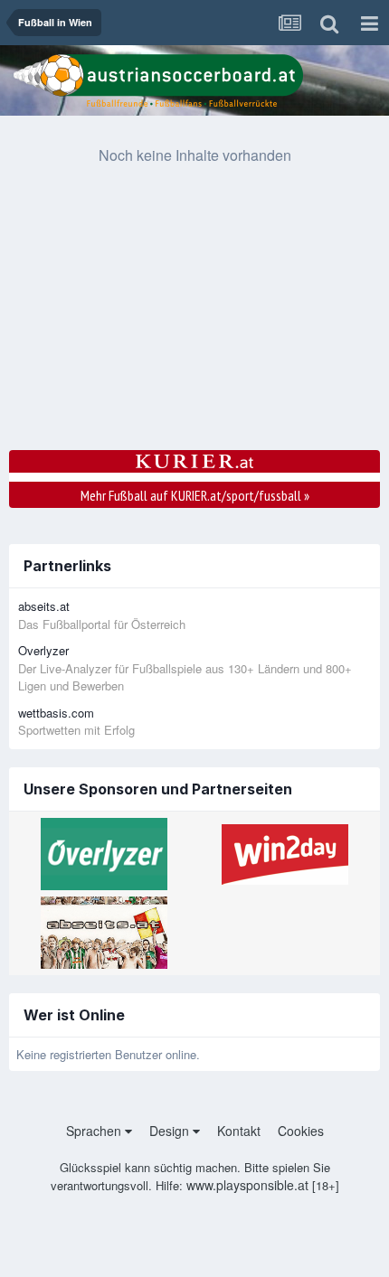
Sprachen (95, 1131)
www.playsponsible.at (247, 1185)
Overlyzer (43, 650)
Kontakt (239, 1131)
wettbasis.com (56, 712)
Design (171, 1131)
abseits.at (44, 606)
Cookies (301, 1131)
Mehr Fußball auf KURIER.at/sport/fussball (195, 495)
